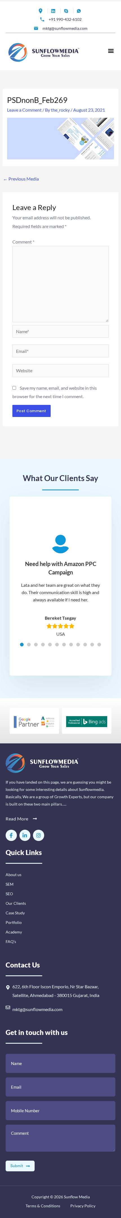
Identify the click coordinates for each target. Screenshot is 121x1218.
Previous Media (21, 178)
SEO (9, 893)
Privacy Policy (82, 1205)
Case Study (15, 912)
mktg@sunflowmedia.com (37, 1009)
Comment (23, 241)
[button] (110, 50)
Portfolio (14, 922)
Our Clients (16, 903)
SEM (10, 884)
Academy (14, 932)
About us (13, 874)
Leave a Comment (24, 109)
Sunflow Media (77, 1196)
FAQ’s (11, 941)
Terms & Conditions (43, 1205)
